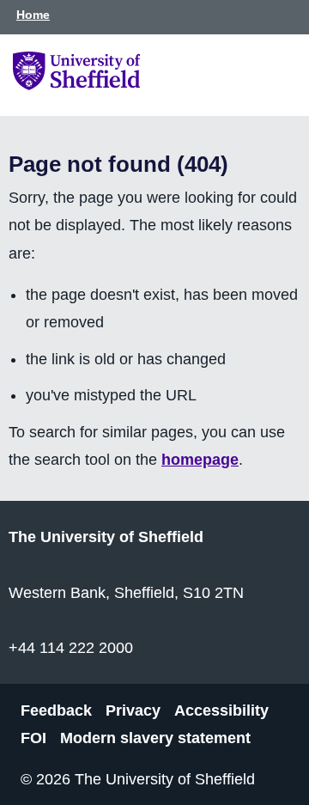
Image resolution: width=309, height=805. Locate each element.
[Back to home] (76, 85)
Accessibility (221, 710)
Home (33, 14)
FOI (33, 738)
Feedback (56, 710)
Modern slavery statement (155, 738)
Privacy (133, 710)
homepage (200, 459)
